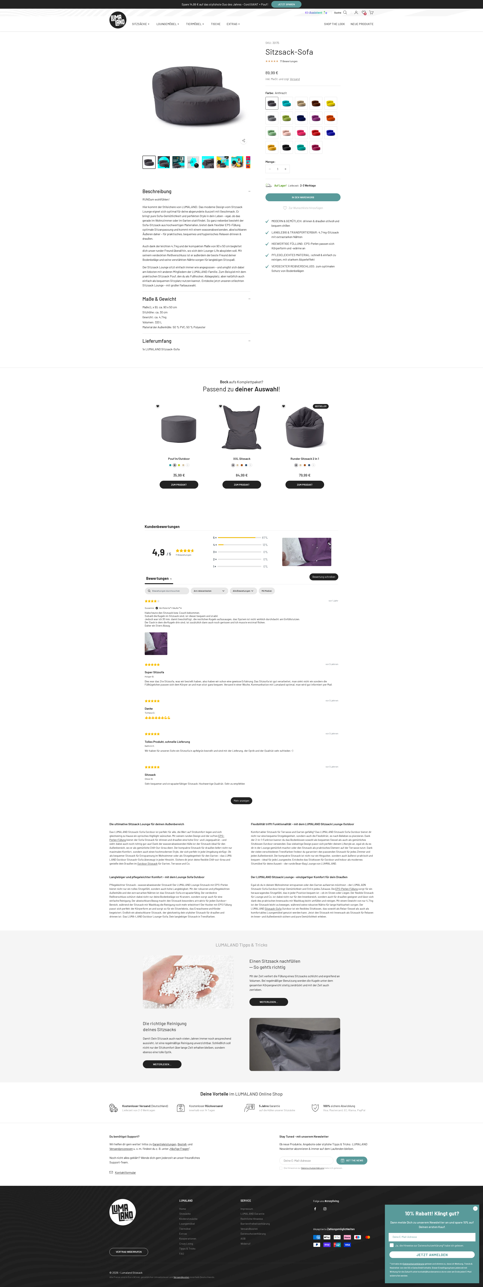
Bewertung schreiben (323, 576)
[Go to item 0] (149, 162)
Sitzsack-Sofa (273, 908)
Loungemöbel (187, 1223)
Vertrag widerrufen (129, 1251)
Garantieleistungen (164, 1144)
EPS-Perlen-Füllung (346, 888)
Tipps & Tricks (187, 1248)
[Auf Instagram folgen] (325, 1209)
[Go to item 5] (222, 162)
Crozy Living (186, 1243)
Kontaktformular (125, 1172)
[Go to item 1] (163, 162)
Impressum (247, 1208)
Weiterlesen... (269, 1001)
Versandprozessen (121, 1148)
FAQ (181, 1253)
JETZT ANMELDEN (432, 1255)
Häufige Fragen (179, 1148)
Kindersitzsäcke (188, 1218)
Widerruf (245, 1243)
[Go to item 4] (208, 162)
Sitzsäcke (185, 1213)
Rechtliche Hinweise (252, 1218)
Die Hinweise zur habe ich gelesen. (313, 1168)
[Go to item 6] (237, 162)
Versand (295, 79)
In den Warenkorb (303, 197)
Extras (183, 1233)
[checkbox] (267, 591)
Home (182, 1208)
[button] (364, 12)
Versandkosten (249, 1228)
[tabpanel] (241, 697)
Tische (216, 24)
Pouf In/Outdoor (179, 458)
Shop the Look (334, 24)
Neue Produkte (362, 24)
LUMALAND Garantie (252, 1213)
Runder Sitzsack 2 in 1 (305, 458)
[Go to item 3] (193, 162)
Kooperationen (187, 1238)
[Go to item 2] (178, 162)
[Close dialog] (475, 1208)
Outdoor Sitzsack (147, 863)
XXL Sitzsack (241, 458)
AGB (243, 1238)
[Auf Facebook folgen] (315, 1209)
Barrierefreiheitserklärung (255, 1223)
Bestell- (182, 1144)
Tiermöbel (185, 1228)
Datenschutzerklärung (312, 1168)
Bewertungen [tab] (159, 578)
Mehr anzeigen (241, 800)
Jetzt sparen (286, 4)
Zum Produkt (179, 484)
